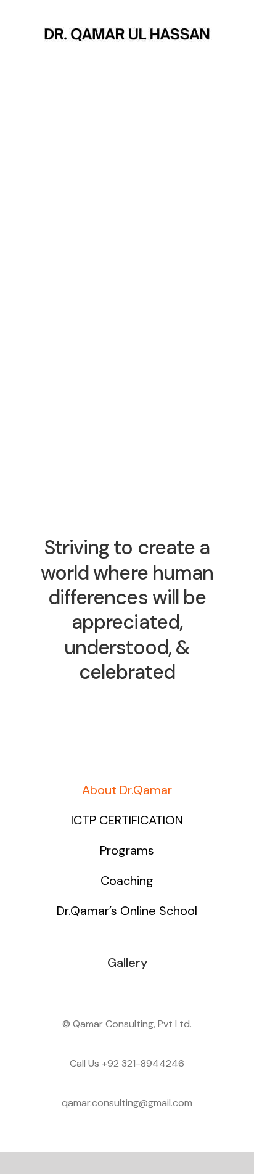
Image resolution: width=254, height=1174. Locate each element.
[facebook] (94, 709)
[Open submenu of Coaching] (216, 880)
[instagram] (138, 709)
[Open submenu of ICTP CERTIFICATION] (216, 820)
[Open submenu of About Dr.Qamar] (216, 790)
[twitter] (116, 709)
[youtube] (160, 709)
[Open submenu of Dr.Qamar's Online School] (216, 911)
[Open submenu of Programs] (216, 850)
